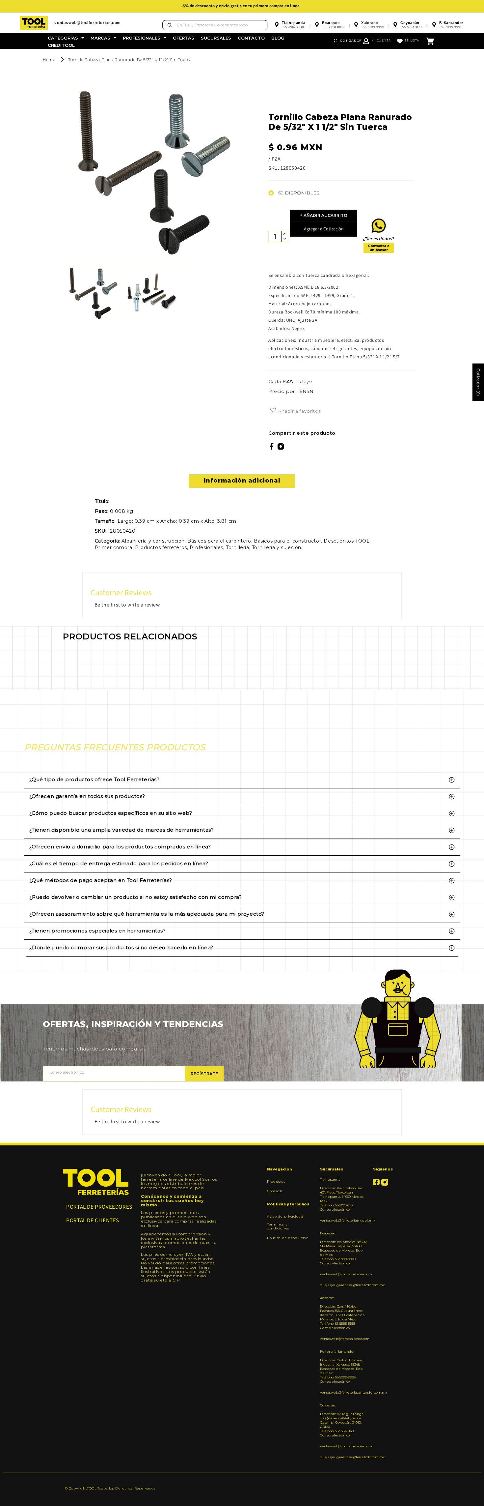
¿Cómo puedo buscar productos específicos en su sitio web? (110, 813)
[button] (66, 38)
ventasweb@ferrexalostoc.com (344, 1339)
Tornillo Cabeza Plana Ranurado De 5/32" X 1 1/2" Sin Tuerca (130, 59)
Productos (276, 1182)
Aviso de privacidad (285, 1217)
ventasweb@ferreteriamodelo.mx (344, 1220)
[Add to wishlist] (273, 410)
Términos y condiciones (278, 1226)
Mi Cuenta (380, 40)
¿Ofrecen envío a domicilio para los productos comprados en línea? (120, 846)
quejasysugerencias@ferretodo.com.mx (344, 1285)
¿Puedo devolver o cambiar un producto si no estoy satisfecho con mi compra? (135, 897)
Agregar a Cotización (324, 229)
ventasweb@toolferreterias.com (344, 1274)
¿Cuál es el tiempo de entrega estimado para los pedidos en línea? (118, 863)
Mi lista (412, 40)
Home (49, 59)
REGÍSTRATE (204, 1073)
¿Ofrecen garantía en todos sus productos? (87, 796)
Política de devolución (288, 1238)
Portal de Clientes (92, 1220)
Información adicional (242, 480)
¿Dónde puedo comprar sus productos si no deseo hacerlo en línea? (121, 947)
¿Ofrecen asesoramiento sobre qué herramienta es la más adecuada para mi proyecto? (147, 914)
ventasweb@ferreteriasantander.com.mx (344, 1392)
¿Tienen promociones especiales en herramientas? (97, 931)
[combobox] (215, 25)
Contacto (275, 1191)
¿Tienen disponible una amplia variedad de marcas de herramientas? (121, 830)
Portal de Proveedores (99, 1206)
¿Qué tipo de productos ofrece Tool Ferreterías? (94, 779)
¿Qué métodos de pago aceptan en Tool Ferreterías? (100, 880)
